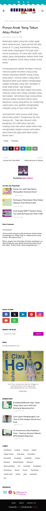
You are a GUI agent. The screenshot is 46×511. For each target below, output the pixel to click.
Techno (25, 470)
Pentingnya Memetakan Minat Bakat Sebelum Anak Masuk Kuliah (28, 201)
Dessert (26, 450)
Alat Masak (7, 450)
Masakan (7, 462)
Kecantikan (31, 454)
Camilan (17, 450)
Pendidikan (37, 466)
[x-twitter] (23, 2)
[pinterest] (31, 314)
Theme (34, 507)
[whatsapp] (14, 320)
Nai (19, 466)
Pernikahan (8, 470)
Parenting (15, 141)
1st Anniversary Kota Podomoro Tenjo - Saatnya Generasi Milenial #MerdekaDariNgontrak (27, 433)
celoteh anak (8, 474)
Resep (17, 470)
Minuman (30, 462)
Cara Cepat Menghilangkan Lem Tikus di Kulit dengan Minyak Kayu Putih (27, 419)
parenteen (33, 474)
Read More (23, 391)
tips (5, 478)
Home (6, 21)
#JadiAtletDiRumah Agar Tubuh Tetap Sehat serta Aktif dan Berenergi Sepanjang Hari (26, 405)
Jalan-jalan (20, 454)
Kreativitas (28, 458)
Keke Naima (6, 37)
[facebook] (18, 2)
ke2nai (18, 474)
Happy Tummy (8, 454)
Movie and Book (9, 466)
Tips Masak (34, 470)
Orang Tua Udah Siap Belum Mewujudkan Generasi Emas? (25, 190)
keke (25, 474)
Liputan (37, 458)
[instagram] (28, 2)
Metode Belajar (18, 462)
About (21, 503)
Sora (18, 507)
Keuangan (17, 458)
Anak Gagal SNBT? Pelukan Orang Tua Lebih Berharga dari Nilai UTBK (28, 212)
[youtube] (6, 320)
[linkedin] (23, 314)
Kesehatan (7, 458)
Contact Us (31, 503)
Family (12, 21)
